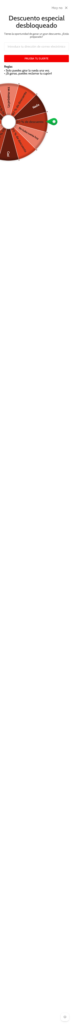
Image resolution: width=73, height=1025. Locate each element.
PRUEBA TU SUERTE (37, 58)
